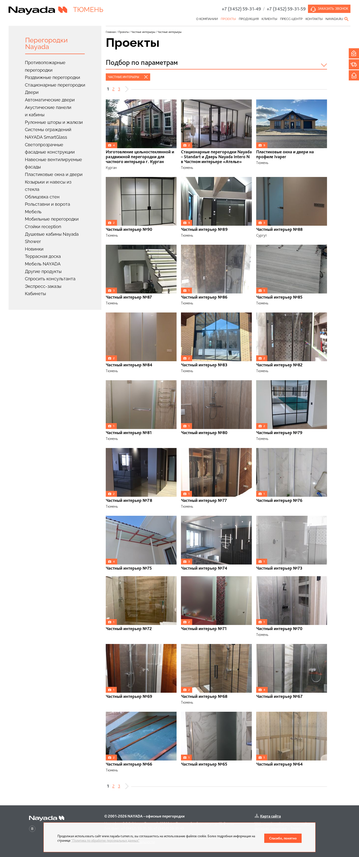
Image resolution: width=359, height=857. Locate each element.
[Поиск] (346, 19)
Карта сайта (270, 816)
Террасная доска (43, 256)
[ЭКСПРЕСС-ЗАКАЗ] (354, 64)
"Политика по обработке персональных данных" (105, 840)
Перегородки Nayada (46, 43)
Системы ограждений (48, 129)
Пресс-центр (291, 19)
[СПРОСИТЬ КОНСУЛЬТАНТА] (354, 53)
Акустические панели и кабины (48, 111)
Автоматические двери (50, 99)
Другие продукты (43, 271)
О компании (207, 19)
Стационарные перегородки (55, 85)
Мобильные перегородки (52, 219)
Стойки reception (43, 226)
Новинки (34, 249)
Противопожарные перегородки (45, 66)
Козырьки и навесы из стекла (48, 185)
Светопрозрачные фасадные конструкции (50, 148)
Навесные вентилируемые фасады (53, 163)
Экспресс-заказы (43, 286)
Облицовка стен (42, 196)
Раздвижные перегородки (52, 77)
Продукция (249, 19)
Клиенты (269, 19)
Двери (32, 92)
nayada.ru (334, 19)
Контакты (314, 19)
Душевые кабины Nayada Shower (52, 238)
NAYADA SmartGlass (46, 137)
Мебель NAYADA (43, 263)
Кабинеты (35, 293)
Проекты (228, 19)
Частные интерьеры (123, 77)
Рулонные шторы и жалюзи (54, 122)
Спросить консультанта (50, 278)
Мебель (33, 211)
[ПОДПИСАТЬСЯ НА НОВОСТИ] (354, 75)
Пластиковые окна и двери (54, 174)
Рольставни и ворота (47, 204)
